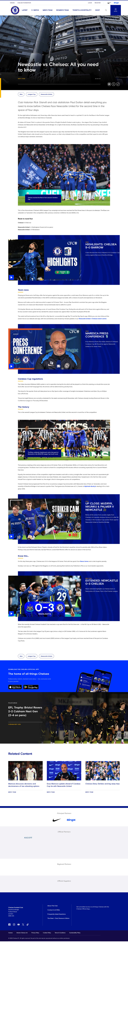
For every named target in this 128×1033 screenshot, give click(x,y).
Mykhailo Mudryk (90, 486)
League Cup (32, 94)
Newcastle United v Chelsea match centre (92, 318)
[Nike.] (109, 2)
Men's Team (47, 10)
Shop (97, 10)
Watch (36, 10)
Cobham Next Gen (14, 724)
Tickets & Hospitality (82, 10)
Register (97, 2)
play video (11, 240)
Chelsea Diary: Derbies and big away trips (102, 784)
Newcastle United (46, 94)
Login (90, 2)
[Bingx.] (116, 2)
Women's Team (62, 10)
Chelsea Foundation (24, 2)
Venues (12, 2)
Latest (25, 10)
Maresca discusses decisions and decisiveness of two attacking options (23, 785)
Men (21, 94)
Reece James (84, 561)
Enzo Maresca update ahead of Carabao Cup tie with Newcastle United (63, 785)
